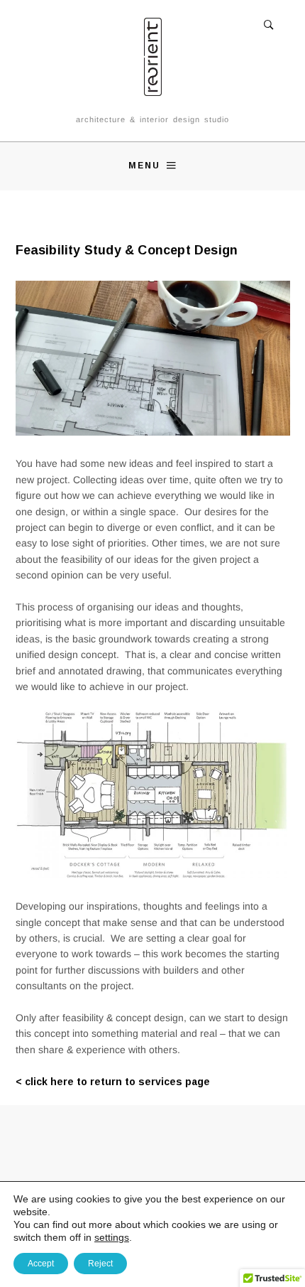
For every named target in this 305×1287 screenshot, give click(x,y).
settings (111, 1237)
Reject (100, 1264)
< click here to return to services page (113, 1081)
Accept (41, 1264)
